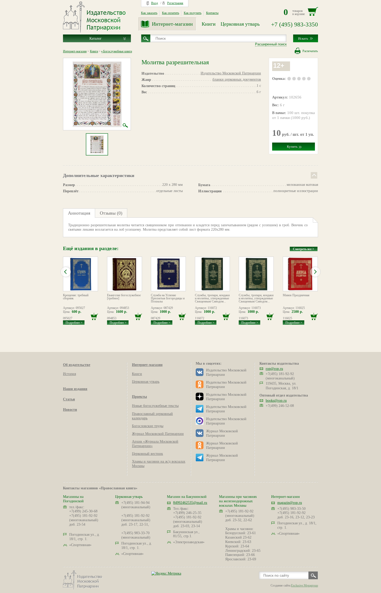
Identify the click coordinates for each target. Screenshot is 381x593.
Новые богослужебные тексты (155, 406)
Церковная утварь (240, 24)
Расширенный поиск (271, 44)
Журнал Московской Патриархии (158, 434)
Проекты (139, 397)
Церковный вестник (147, 454)
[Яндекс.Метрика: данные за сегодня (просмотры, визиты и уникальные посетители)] (166, 573)
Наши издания (75, 389)
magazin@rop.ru (289, 503)
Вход (154, 3)
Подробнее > (74, 322)
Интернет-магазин (172, 24)
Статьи (69, 399)
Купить (292, 147)
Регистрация (175, 3)
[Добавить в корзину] (94, 316)
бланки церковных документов (237, 79)
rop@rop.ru (274, 369)
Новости (70, 410)
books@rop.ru (276, 401)
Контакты (212, 13)
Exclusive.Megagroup (304, 585)
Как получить (192, 13)
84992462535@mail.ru (190, 503)
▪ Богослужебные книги (116, 51)
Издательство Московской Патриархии (231, 73)
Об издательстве (76, 365)
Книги (209, 24)
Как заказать (149, 13)
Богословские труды (147, 426)
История (69, 374)
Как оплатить (170, 13)
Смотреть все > (303, 249)
